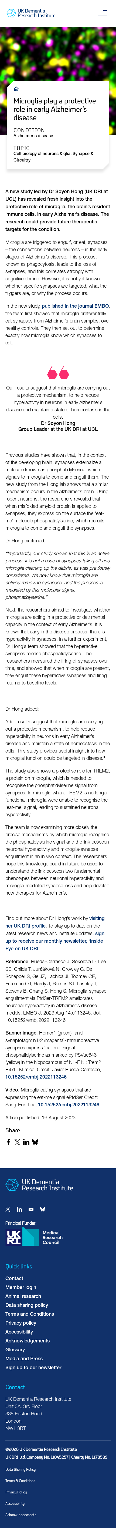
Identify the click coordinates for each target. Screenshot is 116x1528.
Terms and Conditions (29, 1314)
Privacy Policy (16, 1492)
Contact (14, 1279)
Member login (20, 1287)
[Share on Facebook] (8, 1142)
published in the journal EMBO (75, 306)
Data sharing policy (26, 1305)
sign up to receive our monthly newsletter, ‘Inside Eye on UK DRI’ (54, 942)
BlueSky (42, 1209)
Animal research (23, 1296)
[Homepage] (39, 1195)
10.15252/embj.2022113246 (36, 1077)
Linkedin (19, 1209)
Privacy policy (20, 1323)
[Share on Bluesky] (35, 1142)
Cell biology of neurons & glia (41, 154)
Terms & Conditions (20, 1481)
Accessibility (19, 1332)
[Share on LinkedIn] (26, 1142)
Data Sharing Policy (20, 1469)
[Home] (17, 88)
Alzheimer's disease (33, 136)
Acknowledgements (27, 1341)
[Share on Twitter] (17, 1142)
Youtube (31, 1209)
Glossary (15, 1350)
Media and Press (24, 1359)
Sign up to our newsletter (33, 1368)
